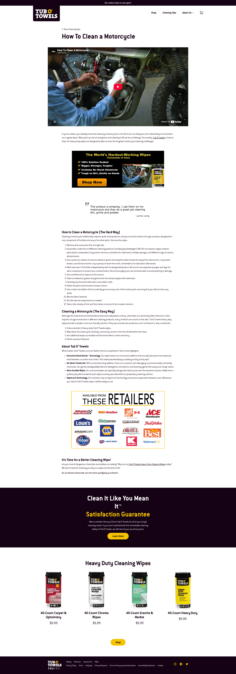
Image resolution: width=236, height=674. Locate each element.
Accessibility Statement (146, 666)
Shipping (89, 666)
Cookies (160, 666)
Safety (68, 662)
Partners (77, 662)
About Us (187, 13)
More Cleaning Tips (72, 29)
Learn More (118, 536)
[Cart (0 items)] (201, 12)
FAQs (97, 662)
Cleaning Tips (169, 13)
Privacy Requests (101, 666)
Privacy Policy (71, 666)
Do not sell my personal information (123, 666)
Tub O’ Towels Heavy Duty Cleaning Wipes (147, 464)
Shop (153, 13)
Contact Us (87, 662)
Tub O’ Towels (159, 138)
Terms (81, 666)
